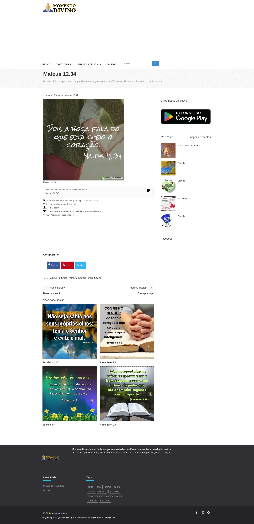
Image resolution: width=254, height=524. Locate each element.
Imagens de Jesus (89, 64)
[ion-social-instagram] (203, 513)
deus (90, 487)
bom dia (102, 491)
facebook (55, 265)
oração (91, 491)
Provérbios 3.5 (108, 362)
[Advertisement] (127, 37)
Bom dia (181, 163)
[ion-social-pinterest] (208, 513)
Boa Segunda (184, 198)
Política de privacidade (53, 486)
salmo (108, 487)
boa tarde (105, 500)
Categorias (63, 64)
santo (117, 487)
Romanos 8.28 (108, 424)
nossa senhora (95, 496)
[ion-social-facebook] (197, 513)
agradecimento (114, 496)
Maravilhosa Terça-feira (189, 145)
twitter (81, 265)
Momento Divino (90, 200)
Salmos (111, 64)
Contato (47, 490)
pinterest (68, 265)
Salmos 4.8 (48, 424)
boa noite (114, 491)
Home (46, 64)
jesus (99, 487)
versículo (92, 500)
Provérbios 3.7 (50, 362)
